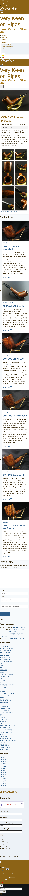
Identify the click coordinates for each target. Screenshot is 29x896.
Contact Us (5, 53)
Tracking (5, 5)
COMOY (3, 113)
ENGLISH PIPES (7, 659)
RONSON (3, 721)
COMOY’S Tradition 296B (15, 416)
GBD (1, 689)
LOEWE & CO (4, 706)
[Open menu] (2, 86)
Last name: (3, 817)
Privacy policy (6, 50)
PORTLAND (4, 719)
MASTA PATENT (5, 708)
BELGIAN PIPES (5, 653)
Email (2, 603)
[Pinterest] (9, 9)
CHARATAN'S (4, 676)
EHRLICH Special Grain (19, 627)
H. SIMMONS (4, 691)
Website (3, 609)
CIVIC (2, 678)
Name (2, 596)
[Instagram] (7, 9)
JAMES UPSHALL (5, 700)
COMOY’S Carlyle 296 (13, 359)
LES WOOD (3, 704)
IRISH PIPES (5, 734)
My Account (6, 842)
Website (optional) (6, 829)
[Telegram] (11, 9)
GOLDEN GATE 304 (17, 629)
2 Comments (7, 364)
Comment (2, 590)
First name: (4, 811)
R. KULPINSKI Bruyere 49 (17, 638)
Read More (7, 277)
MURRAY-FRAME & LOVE (8, 711)
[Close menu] (0, 862)
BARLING (3, 666)
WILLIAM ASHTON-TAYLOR (9, 726)
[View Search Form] (1, 12)
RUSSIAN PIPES (5, 747)
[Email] (0, 9)
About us (4, 870)
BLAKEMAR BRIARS (6, 674)
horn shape (5, 211)
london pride (13, 211)
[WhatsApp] (16, 9)
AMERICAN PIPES (7, 648)
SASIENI (2, 723)
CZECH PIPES (4, 655)
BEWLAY (3, 672)
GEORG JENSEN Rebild (13, 306)
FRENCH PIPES (6, 728)
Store (4, 39)
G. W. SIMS (3, 687)
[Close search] (1, 885)
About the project (7, 44)
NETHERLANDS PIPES (9, 740)
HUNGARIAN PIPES (6, 732)
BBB (1, 668)
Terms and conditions (8, 46)
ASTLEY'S (3, 663)
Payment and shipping (8, 48)
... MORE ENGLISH (6, 661)
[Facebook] (2, 9)
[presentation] (15, 231)
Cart (3, 3)
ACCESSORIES (4, 646)
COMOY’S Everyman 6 (13, 475)
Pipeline (4, 37)
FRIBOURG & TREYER (7, 685)
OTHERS (2, 743)
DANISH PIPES (6, 657)
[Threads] (13, 9)
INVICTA (2, 698)
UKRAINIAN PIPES (7, 749)
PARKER (2, 717)
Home (4, 35)
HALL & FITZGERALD (7, 693)
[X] (5, 9)
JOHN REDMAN (5, 702)
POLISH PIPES (4, 745)
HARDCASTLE (4, 696)
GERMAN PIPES (7, 730)
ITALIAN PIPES (6, 738)
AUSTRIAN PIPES (5, 651)
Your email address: (6, 823)
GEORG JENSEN (8, 303)
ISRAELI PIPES (4, 736)
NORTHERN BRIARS (6, 713)
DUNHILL (3, 683)
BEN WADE (3, 670)
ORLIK (2, 715)
